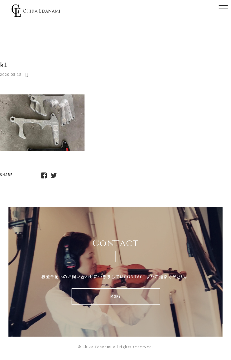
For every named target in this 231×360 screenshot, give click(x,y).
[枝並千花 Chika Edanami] (36, 13)
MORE (115, 296)
